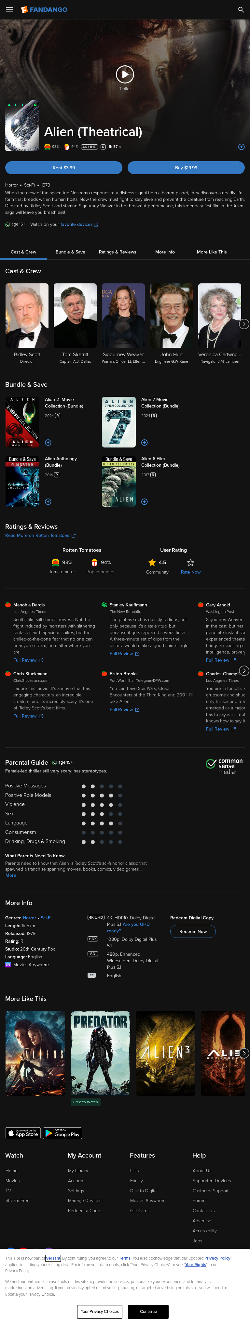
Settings (76, 1191)
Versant (53, 1258)
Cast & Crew (23, 252)
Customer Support (211, 1191)
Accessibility (205, 1231)
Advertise (202, 1221)
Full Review (24, 660)
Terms (125, 1258)
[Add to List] (241, 147)
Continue (148, 1311)
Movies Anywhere (148, 1200)
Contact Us (204, 1210)
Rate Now (191, 572)
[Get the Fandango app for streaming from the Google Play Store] (62, 1133)
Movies (13, 1181)
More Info (165, 252)
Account (76, 1181)
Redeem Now (193, 931)
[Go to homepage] (45, 9)
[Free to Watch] (100, 1053)
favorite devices (77, 224)
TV (8, 1191)
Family (136, 1181)
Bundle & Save (70, 252)
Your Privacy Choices (100, 1311)
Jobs (197, 1241)
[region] (125, 1285)
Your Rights (195, 1264)
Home (12, 1170)
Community (157, 572)
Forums (200, 1200)
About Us (202, 1170)
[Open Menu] (9, 9)
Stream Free (18, 1200)
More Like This (212, 252)
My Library (78, 1170)
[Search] (241, 9)
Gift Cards (139, 1210)
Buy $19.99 (186, 168)
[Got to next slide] (244, 324)
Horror (29, 918)
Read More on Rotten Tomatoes (37, 535)
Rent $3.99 (64, 168)
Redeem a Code (84, 1210)
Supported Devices (212, 1181)
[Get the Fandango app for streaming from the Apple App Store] (23, 1133)
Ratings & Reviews (117, 252)
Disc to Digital (144, 1191)
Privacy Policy (217, 1258)
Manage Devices (84, 1200)
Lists (134, 1170)
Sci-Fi (46, 918)
